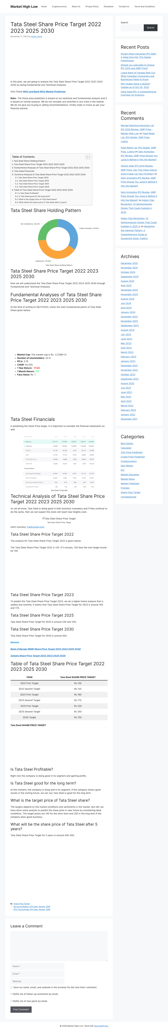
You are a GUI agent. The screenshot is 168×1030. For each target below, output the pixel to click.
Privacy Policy (92, 6)
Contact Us (124, 6)
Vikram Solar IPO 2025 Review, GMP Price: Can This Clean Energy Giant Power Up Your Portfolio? (139, 170)
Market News (128, 479)
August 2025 (127, 281)
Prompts (125, 488)
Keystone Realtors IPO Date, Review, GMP (32, 906)
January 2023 (128, 361)
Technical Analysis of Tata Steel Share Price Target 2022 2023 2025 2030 (50, 174)
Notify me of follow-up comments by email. (35, 994)
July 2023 (126, 334)
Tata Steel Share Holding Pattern (29, 161)
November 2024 (129, 294)
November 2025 (129, 267)
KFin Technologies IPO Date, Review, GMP (32, 909)
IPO (122, 470)
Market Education (130, 474)
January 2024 (128, 312)
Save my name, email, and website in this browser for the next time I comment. (55, 987)
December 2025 (129, 263)
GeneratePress (101, 1026)
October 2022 (128, 374)
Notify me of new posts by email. (30, 1001)
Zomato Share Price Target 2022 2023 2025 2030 (38, 655)
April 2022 (126, 401)
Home (44, 6)
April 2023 (126, 348)
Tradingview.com (35, 527)
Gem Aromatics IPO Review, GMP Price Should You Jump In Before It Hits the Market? (139, 155)
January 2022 (128, 414)
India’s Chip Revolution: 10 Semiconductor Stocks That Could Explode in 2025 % (139, 222)
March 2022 (127, 405)
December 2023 (129, 316)
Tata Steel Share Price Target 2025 (34, 184)
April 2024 (126, 307)
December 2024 (129, 290)
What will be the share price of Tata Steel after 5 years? (43, 202)
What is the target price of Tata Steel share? (38, 199)
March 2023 (127, 352)
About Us (76, 6)
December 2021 (129, 419)
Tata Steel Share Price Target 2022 (33, 178)
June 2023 (126, 339)
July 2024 (126, 303)
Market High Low (24, 7)
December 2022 (129, 365)
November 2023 (129, 321)
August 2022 (127, 383)
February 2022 (128, 410)
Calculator (126, 448)
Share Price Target (22, 904)
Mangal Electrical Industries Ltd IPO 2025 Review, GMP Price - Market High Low (137, 129)
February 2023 (128, 356)
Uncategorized (128, 497)
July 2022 (126, 388)
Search (124, 22)
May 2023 (126, 343)
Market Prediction (130, 483)
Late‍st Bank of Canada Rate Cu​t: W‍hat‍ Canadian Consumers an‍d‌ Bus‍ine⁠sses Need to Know (138, 76)
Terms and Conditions (144, 6)
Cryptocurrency (59, 6)
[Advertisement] (59, 60)
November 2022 (129, 370)
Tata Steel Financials (24, 171)
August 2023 (127, 330)
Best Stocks (127, 443)
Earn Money (127, 465)
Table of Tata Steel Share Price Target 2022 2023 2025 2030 (43, 190)
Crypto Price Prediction (133, 457)
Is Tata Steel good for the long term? (34, 196)
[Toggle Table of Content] (87, 157)
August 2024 (127, 299)
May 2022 (126, 396)
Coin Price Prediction (132, 452)
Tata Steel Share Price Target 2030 (34, 187)
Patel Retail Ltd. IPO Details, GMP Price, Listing (138, 137)
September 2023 (130, 325)
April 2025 (126, 285)
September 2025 (129, 276)
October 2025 (128, 272)
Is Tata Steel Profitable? (28, 193)
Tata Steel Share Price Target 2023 (34, 181)
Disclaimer (109, 6)
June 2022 (126, 392)
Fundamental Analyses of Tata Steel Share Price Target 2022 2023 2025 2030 (52, 167)
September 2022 (129, 379)
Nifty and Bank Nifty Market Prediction (44, 91)
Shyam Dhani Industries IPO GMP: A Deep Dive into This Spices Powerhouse (138, 57)
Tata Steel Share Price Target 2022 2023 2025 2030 (39, 164)
